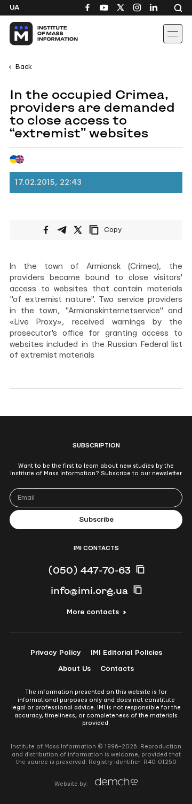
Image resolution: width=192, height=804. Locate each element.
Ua (14, 7)
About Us (74, 668)
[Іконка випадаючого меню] (172, 33)
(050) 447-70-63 (89, 570)
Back (23, 67)
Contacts (117, 668)
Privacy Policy (55, 652)
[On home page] (32, 33)
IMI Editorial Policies (126, 652)
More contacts (93, 612)
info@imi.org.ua (89, 590)
